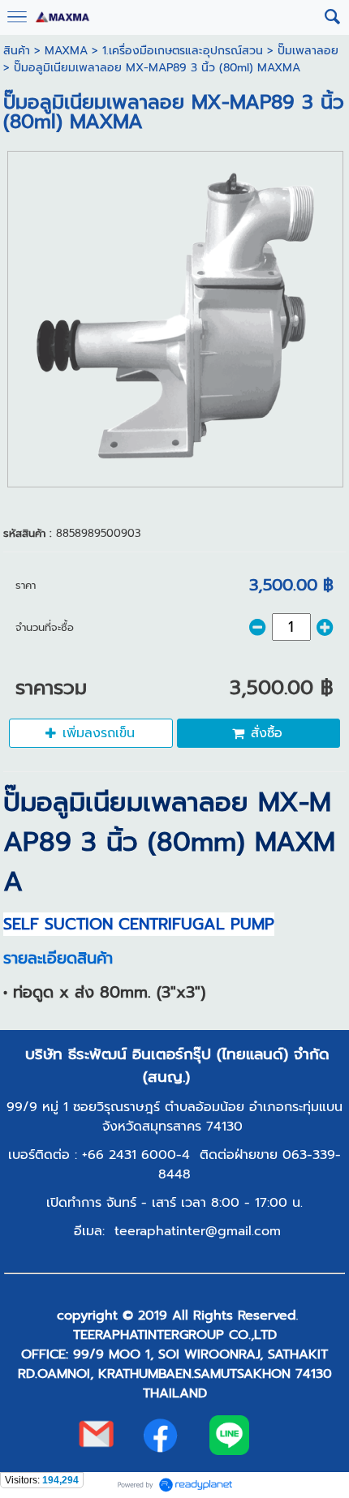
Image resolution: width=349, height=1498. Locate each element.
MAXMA (66, 50)
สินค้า (16, 50)
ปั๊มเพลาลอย (308, 50)
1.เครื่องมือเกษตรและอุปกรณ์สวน (182, 50)
